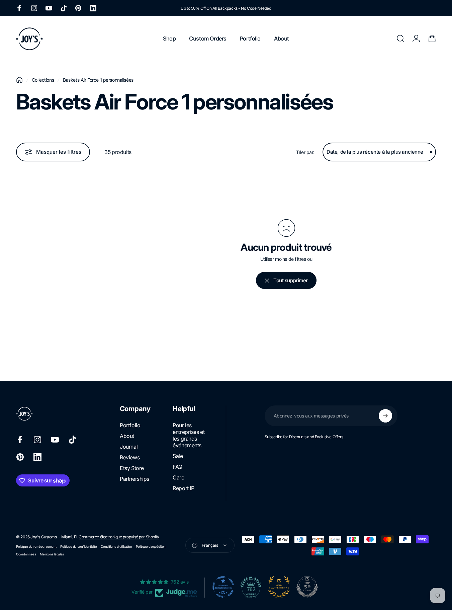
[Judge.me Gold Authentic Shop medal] (279, 587)
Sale (178, 456)
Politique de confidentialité (78, 546)
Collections (43, 80)
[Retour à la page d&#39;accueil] (19, 80)
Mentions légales (52, 554)
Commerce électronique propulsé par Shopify (119, 536)
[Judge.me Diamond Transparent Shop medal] (223, 587)
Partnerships (134, 478)
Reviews (130, 457)
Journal (129, 446)
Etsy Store (132, 468)
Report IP (183, 488)
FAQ (177, 466)
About (127, 436)
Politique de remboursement (36, 546)
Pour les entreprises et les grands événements (188, 435)
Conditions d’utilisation (116, 546)
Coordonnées (26, 554)
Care (178, 477)
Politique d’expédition (151, 546)
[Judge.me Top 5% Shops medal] (307, 587)
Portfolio (130, 425)
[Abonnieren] (385, 416)
